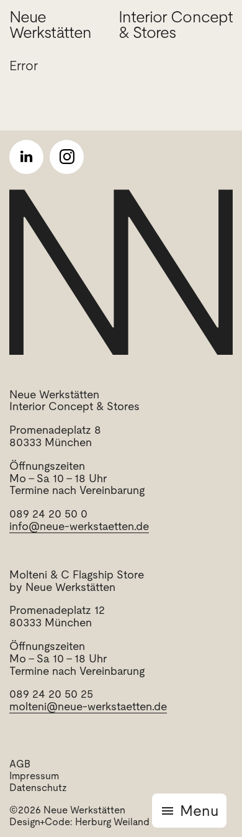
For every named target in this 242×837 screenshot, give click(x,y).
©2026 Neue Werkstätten (67, 810)
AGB (19, 764)
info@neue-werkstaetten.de (79, 526)
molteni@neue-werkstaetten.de (88, 706)
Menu (199, 810)
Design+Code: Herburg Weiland (79, 822)
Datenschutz (38, 788)
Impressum (34, 776)
